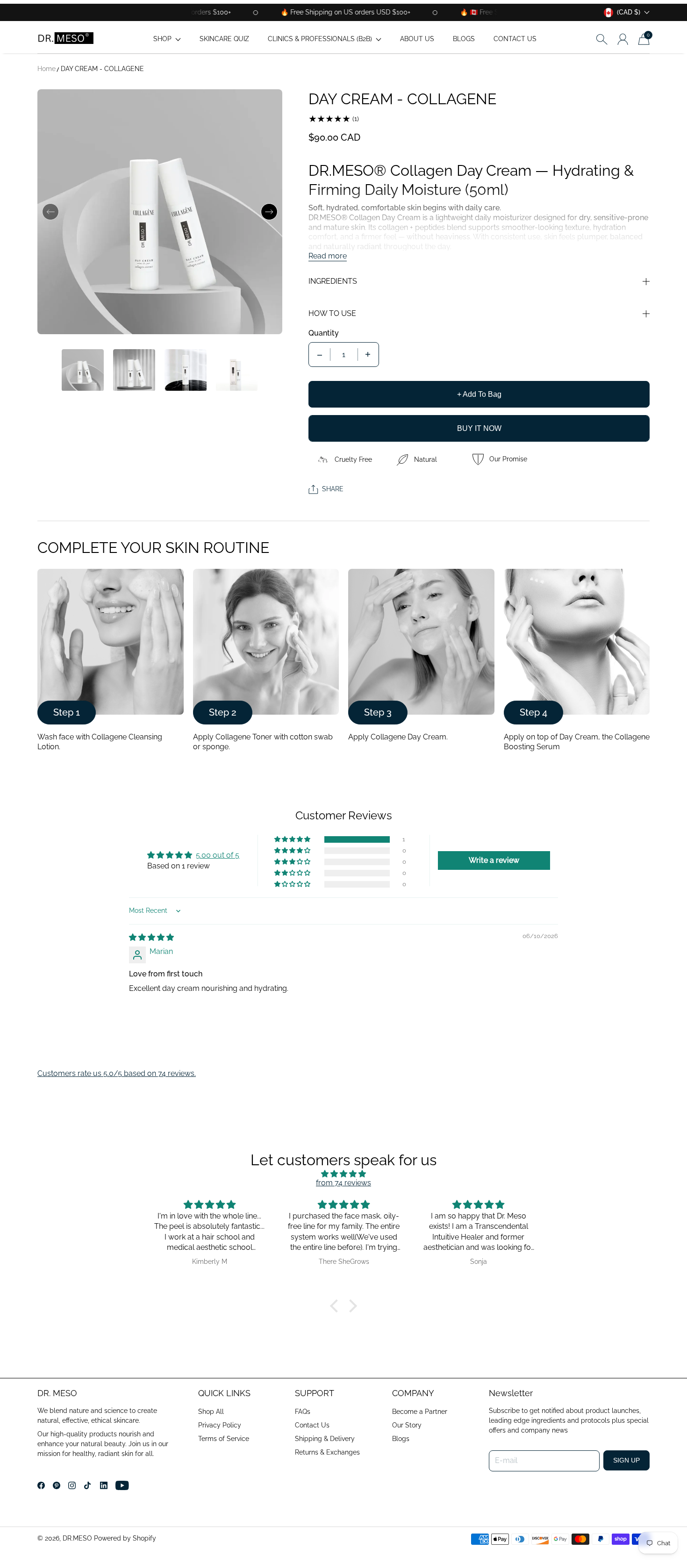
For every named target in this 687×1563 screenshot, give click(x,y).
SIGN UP (626, 1460)
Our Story (407, 1425)
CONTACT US (515, 39)
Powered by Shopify (125, 1538)
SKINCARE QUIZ (224, 39)
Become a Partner (419, 1411)
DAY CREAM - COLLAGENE (102, 68)
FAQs (302, 1411)
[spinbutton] (344, 354)
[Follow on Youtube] (122, 1485)
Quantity (323, 333)
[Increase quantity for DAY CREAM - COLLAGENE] (367, 354)
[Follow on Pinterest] (56, 1485)
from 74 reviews (343, 1182)
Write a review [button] (494, 860)
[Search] (602, 39)
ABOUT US (417, 39)
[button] (167, 39)
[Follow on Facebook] (41, 1485)
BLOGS (464, 39)
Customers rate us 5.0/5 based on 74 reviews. (116, 1073)
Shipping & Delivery (325, 1438)
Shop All (211, 1411)
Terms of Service (223, 1438)
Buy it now (479, 428)
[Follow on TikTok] (87, 1485)
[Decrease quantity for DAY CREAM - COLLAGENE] (319, 354)
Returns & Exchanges (327, 1452)
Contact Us (312, 1425)
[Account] (623, 39)
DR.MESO (77, 1538)
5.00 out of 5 (217, 855)
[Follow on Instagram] (72, 1485)
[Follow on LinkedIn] (103, 1485)
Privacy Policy (219, 1425)
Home (46, 68)
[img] (151, 937)
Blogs (400, 1438)
